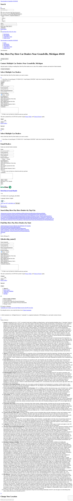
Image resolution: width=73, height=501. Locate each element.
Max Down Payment (5, 12)
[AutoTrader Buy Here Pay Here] (8, 31)
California (14, 225)
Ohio (28, 229)
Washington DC (41, 219)
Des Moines (40, 214)
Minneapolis (31, 217)
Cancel (2, 82)
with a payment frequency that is (8, 104)
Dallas (33, 214)
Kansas (2, 228)
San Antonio (3, 219)
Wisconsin (3, 232)
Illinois (15, 227)
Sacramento (39, 218)
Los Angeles (3, 217)
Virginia (22, 231)
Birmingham (28, 213)
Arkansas (7, 225)
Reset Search (3, 29)
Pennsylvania (4, 231)
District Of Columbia (26, 225)
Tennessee (15, 231)
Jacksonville (29, 216)
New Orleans (41, 217)
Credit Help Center (7, 36)
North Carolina (4, 229)
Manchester (13, 217)
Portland (26, 218)
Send (2, 121)
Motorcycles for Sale (22, 307)
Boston (35, 213)
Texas (19, 231)
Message (17, 203)
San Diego (8, 219)
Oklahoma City (4, 218)
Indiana (18, 227)
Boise (32, 213)
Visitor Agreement (27, 310)
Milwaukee (25, 217)
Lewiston (44, 216)
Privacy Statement (7, 300)
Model (2, 24)
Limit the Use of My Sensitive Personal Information (15, 302)
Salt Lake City (50, 218)
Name (2, 85)
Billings (24, 213)
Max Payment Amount (6, 14)
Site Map (5, 293)
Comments (3, 106)
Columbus (29, 214)
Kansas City (35, 216)
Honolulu (11, 216)
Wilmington (51, 219)
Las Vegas (40, 216)
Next (2, 83)
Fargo (2, 216)
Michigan (15, 228)
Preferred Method (4, 93)
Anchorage (8, 213)
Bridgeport (39, 213)
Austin (16, 213)
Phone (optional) (4, 155)
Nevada (20, 229)
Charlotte (7, 214)
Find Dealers (6, 34)
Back (2, 119)
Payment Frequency (5, 15)
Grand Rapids (6, 216)
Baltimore (20, 213)
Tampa (26, 219)
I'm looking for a (4, 96)
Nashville (36, 217)
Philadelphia (13, 218)
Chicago (16, 214)
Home (4, 42)
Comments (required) (5, 263)
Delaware (3, 227)
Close (2, 129)
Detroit (44, 214)
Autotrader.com (4, 307)
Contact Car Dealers (5, 69)
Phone (6, 90)
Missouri (19, 228)
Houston (16, 216)
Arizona (10, 225)
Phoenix (18, 218)
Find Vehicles (6, 35)
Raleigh (35, 218)
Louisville (8, 217)
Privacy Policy (28, 116)
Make (2, 23)
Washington (27, 231)
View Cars (3, 203)
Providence (30, 218)
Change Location (4, 58)
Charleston (3, 214)
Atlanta (13, 213)
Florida (6, 227)
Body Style (3, 26)
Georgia (10, 227)
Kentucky (6, 228)
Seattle (18, 219)
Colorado (19, 225)
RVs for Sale (30, 307)
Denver (36, 214)
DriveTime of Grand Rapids (8, 79)
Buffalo (43, 213)
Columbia (24, 214)
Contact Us (5, 292)
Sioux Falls (22, 219)
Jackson (25, 216)
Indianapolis (20, 216)
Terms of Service (38, 116)
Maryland (10, 228)
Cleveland (20, 214)
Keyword (3, 8)
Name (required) (4, 242)
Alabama (3, 225)
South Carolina (10, 231)
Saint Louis (44, 218)
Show (2, 182)
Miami (21, 217)
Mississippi (23, 228)
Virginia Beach (34, 219)
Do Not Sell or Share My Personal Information (13, 301)
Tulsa (29, 219)
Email (7, 94)
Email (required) (4, 87)
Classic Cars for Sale (12, 307)
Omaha (9, 218)
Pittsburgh (22, 218)
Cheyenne (12, 214)
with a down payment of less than (8, 98)
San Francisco (14, 219)
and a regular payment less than (8, 101)
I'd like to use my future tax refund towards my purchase (15, 114)
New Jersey (10, 229)
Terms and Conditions (8, 291)
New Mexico (16, 229)
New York (46, 217)
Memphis (18, 217)
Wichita (46, 219)
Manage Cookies (7, 303)
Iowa (13, 227)
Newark (50, 217)
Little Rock (49, 216)
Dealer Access (6, 38)
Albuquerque (3, 213)
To (2, 19)
